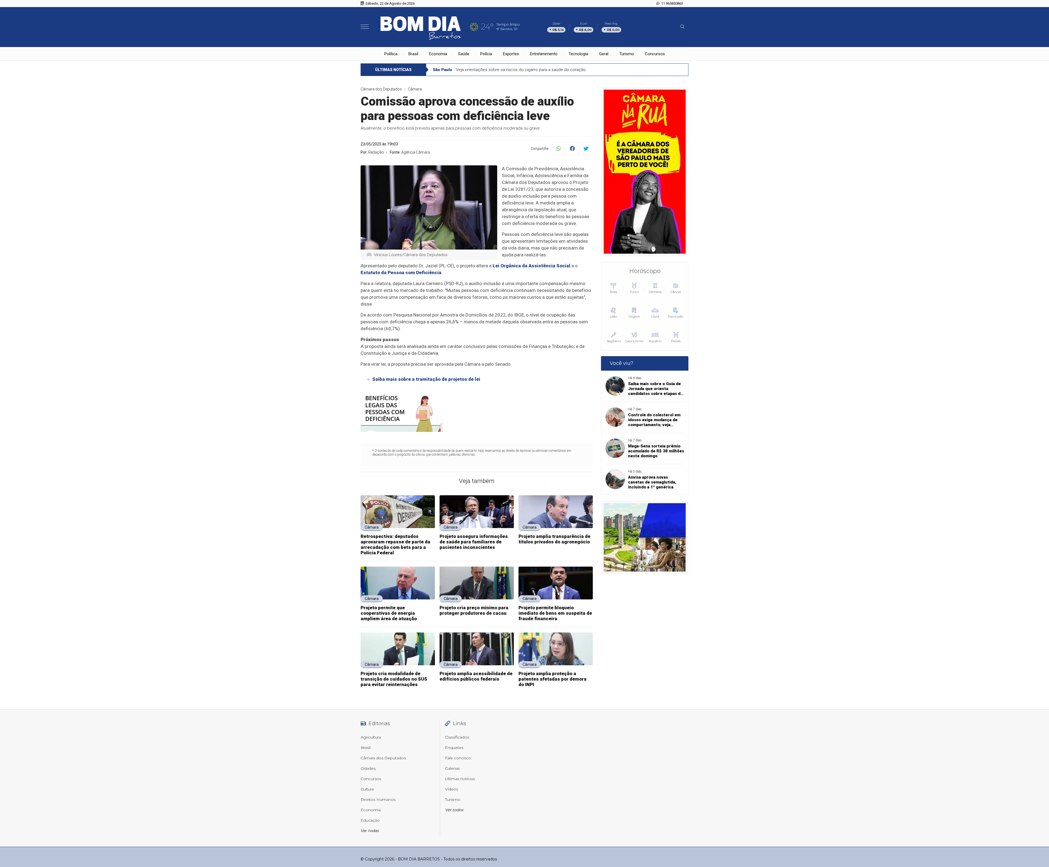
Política (390, 53)
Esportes (511, 53)
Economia (438, 53)
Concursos (655, 53)
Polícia (486, 53)
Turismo (626, 53)
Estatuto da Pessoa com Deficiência (401, 272)
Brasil (413, 53)
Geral (603, 53)
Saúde (463, 53)
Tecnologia (578, 53)
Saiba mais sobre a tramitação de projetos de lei (426, 379)
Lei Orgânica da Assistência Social (531, 265)
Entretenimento (544, 53)
